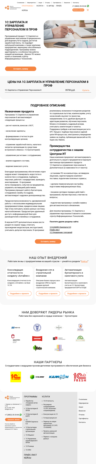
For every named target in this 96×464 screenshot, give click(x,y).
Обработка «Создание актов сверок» (32, 403)
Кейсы (84, 261)
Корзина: (88, 11)
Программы (30, 396)
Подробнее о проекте (19, 293)
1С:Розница (30, 446)
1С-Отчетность (48, 401)
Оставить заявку (20, 68)
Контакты (76, 2)
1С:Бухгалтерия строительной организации (31, 429)
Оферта (16, 429)
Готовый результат (50, 418)
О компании (20, 2)
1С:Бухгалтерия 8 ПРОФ (32, 409)
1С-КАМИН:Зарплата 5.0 (32, 422)
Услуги (46, 396)
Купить (85, 90)
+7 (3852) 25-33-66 (79, 6)
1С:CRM (28, 450)
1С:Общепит (30, 435)
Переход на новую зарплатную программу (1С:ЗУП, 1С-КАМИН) (50, 424)
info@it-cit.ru (9, 409)
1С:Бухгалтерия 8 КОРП (32, 415)
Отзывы (47, 2)
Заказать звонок (78, 10)
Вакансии (67, 2)
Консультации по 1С (50, 414)
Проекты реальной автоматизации (50, 432)
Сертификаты (57, 2)
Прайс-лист (30, 454)
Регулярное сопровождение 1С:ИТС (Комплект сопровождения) (49, 407)
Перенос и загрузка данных (50, 438)
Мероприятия (31, 2)
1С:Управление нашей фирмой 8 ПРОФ (31, 441)
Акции (40, 2)
